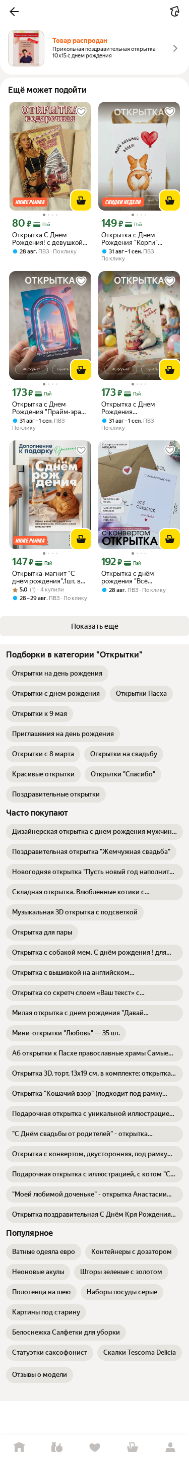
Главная (19, 1447)
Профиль (170, 1447)
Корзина (132, 1447)
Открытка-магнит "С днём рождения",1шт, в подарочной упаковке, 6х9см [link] (46, 577)
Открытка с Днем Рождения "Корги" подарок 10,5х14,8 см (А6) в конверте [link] (133, 238)
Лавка (57, 1447)
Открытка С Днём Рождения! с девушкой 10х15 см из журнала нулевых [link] (47, 238)
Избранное (94, 1447)
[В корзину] (81, 200)
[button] (14, 12)
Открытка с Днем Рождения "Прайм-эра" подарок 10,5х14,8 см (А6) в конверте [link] (48, 408)
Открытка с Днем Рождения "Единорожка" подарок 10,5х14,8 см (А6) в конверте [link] (136, 408)
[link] (57, 674)
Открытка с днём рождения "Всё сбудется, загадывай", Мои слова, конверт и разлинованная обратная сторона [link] (135, 577)
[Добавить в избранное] (81, 112)
